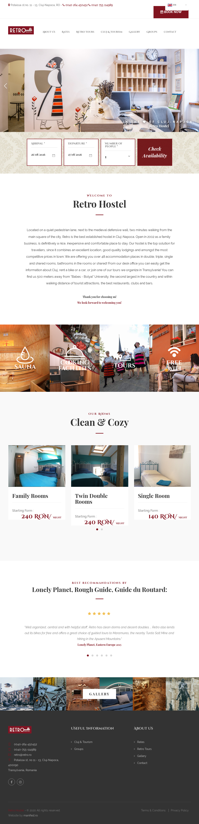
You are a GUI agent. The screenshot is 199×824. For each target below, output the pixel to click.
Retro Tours (85, 31)
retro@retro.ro (22, 754)
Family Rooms (30, 496)
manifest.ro (31, 815)
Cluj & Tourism (111, 31)
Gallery (134, 31)
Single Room (154, 496)
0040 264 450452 (76, 5)
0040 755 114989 (102, 5)
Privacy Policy (180, 810)
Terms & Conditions (153, 810)
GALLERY (99, 694)
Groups (152, 31)
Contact (170, 31)
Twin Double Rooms (91, 499)
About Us (49, 31)
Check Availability (154, 152)
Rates (66, 31)
